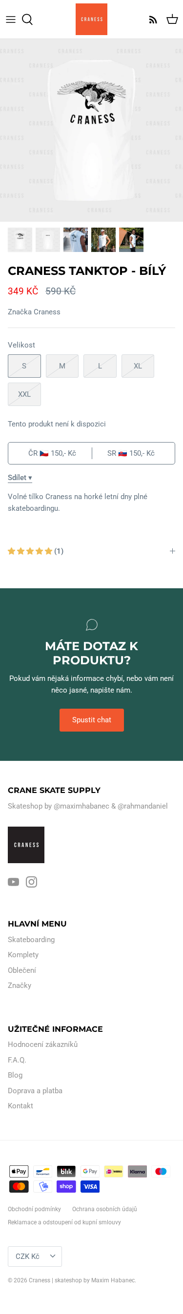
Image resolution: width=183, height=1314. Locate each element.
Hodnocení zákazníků (43, 1044)
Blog (15, 1075)
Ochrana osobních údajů (104, 1209)
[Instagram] (31, 882)
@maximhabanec (81, 806)
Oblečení (22, 970)
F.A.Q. (17, 1060)
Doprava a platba (35, 1090)
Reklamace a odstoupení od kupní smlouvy (64, 1222)
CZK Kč (28, 1256)
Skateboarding (31, 939)
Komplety (23, 954)
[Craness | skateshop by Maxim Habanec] (91, 19)
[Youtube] (13, 882)
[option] (91, 130)
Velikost (21, 345)
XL (138, 366)
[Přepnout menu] (10, 19)
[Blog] (151, 19)
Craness (47, 312)
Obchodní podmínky (34, 1209)
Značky (19, 985)
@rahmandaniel (143, 806)
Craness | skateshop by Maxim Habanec (82, 1280)
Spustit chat (91, 719)
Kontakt (20, 1105)
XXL (24, 394)
